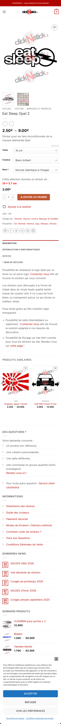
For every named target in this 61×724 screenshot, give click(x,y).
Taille (5, 150)
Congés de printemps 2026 (26, 581)
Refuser (30, 702)
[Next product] (5, 123)
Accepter (30, 693)
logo (37, 223)
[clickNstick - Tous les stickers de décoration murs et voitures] (30, 11)
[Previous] (7, 57)
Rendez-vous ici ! (16, 472)
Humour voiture (30, 219)
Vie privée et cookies (15, 718)
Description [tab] (9, 243)
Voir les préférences (30, 710)
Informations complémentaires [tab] (21, 249)
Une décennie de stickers (25, 572)
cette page (16, 345)
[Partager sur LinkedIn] (33, 230)
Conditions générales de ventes (39, 718)
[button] (56, 658)
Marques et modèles (39, 108)
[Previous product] (11, 123)
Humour (30, 223)
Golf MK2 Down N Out (45, 404)
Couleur (6, 160)
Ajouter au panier (33, 197)
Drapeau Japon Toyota (15, 404)
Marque (44, 223)
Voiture (19, 108)
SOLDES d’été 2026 (22, 563)
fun (15, 223)
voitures (53, 223)
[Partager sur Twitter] (16, 230)
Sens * (5, 170)
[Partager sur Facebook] (10, 230)
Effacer (55, 146)
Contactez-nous (39, 274)
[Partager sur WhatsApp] (5, 230)
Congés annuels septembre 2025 (30, 599)
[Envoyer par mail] (22, 230)
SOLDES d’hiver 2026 (23, 590)
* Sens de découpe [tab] (12, 262)
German (18, 219)
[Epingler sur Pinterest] (27, 230)
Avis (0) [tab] (6, 256)
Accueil (7, 108)
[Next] (53, 57)
